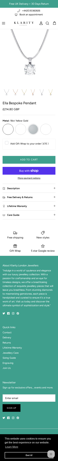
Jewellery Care (11, 352)
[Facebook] (8, 313)
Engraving (8, 363)
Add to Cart (29, 159)
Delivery (7, 337)
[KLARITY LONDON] (23, 23)
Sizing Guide (9, 357)
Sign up (11, 408)
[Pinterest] (18, 313)
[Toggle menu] (3, 23)
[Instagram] (13, 313)
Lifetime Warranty (12, 347)
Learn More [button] (11, 447)
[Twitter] (4, 313)
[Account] (40, 23)
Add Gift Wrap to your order (29, 143)
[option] (29, 58)
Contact (7, 332)
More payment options (29, 178)
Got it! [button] (29, 455)
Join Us (7, 368)
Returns (7, 342)
